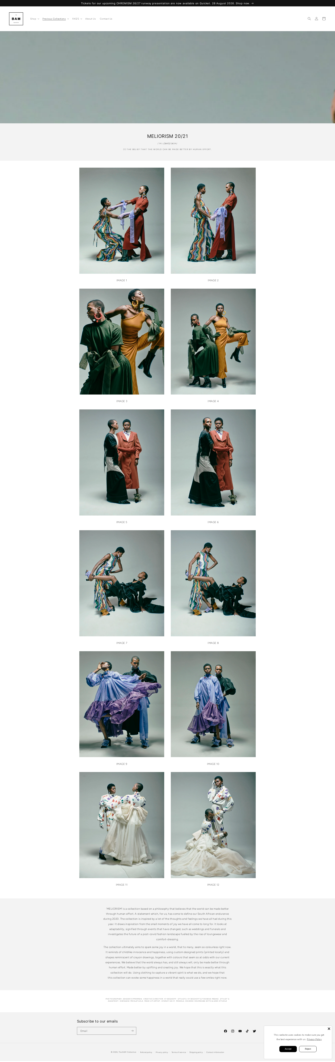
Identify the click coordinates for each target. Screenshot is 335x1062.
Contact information (215, 1052)
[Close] (329, 1029)
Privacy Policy (314, 1039)
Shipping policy (196, 1052)
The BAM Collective (127, 1052)
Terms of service (179, 1052)
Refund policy (146, 1052)
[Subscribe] (132, 1031)
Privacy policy (162, 1052)
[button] (34, 18)
